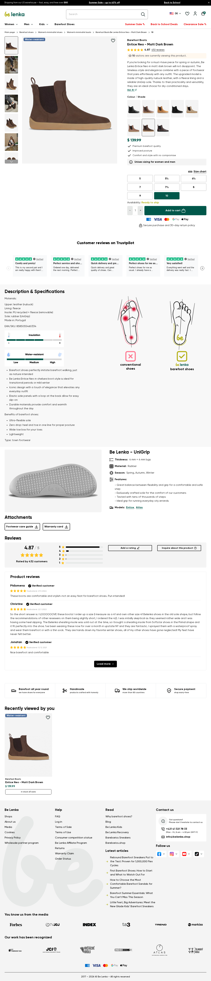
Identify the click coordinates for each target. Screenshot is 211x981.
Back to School (172, 3)
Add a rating (128, 548)
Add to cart (173, 210)
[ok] (143, 14)
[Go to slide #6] (11, 142)
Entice (130, 507)
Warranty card (53, 526)
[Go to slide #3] (11, 84)
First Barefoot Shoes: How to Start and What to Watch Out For (131, 873)
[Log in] (195, 14)
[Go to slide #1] (11, 45)
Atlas (139, 507)
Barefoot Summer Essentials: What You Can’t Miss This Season (131, 895)
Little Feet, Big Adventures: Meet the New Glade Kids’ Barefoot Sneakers (132, 904)
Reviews (13, 538)
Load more (104, 664)
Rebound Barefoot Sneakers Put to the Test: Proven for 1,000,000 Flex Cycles (131, 861)
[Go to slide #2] (11, 65)
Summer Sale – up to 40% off (104, 3)
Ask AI (131, 90)
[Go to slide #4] (11, 103)
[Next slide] (11, 162)
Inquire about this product (177, 548)
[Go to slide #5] (11, 122)
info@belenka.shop (178, 837)
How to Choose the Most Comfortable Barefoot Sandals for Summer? (131, 884)
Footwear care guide (19, 526)
